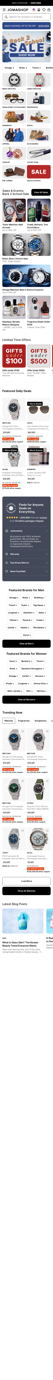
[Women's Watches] (39, 80)
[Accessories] (39, 135)
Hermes (41, 691)
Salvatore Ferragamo (31, 668)
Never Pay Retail (18, 571)
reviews (43, 517)
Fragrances (32, 107)
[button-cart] (49, 10)
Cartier (11, 627)
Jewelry (6, 162)
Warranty (14, 554)
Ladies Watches (34, 89)
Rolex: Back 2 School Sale (15, 258)
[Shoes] (39, 116)
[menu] (4, 10)
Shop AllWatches (26, 891)
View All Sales (41, 192)
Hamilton (28, 612)
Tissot (35, 67)
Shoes (30, 125)
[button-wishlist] (44, 10)
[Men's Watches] (14, 80)
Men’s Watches (9, 89)
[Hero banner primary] (26, 46)
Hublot (24, 627)
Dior (28, 691)
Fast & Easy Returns (19, 562)
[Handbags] (14, 116)
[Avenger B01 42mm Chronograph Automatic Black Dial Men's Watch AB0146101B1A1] (47, 731)
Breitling (38, 597)
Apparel (6, 144)
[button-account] (39, 10)
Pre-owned (7, 181)
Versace (39, 676)
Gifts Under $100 (10, 370)
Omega (8, 67)
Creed (39, 620)
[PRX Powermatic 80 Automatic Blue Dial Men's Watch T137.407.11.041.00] (22, 831)
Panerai (26, 620)
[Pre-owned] (14, 171)
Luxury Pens (32, 162)
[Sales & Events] (39, 171)
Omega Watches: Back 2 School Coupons (23, 289)
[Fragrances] (39, 98)
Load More (26, 881)
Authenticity (16, 531)
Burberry (25, 661)
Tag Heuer (38, 605)
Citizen (13, 620)
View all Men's (26, 643)
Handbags (6, 125)
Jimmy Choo (39, 683)
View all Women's (26, 699)
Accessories (32, 144)
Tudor (24, 605)
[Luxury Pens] (39, 153)
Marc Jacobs (14, 691)
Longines (12, 612)
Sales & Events (33, 181)
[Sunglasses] (14, 98)
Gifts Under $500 (35, 370)
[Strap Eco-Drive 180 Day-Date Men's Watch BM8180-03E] (47, 781)
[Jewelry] (14, 153)
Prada (9, 683)
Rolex (22, 67)
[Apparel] (14, 135)
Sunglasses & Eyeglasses (14, 107)
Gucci (26, 635)
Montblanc (38, 627)
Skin (4, 938)
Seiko (41, 612)
